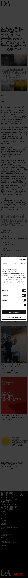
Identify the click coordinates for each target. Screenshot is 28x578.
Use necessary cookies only (14, 317)
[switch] (24, 295)
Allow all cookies (14, 312)
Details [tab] (14, 263)
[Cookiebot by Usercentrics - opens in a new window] (19, 259)
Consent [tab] (5, 263)
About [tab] (23, 263)
